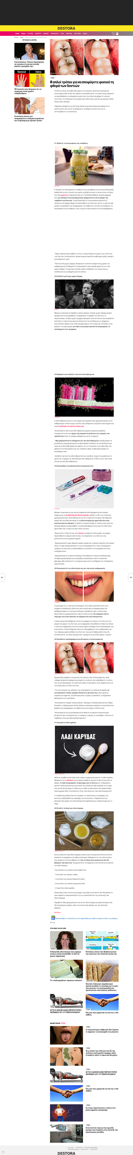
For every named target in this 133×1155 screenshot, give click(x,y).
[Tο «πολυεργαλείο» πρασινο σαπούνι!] (66, 969)
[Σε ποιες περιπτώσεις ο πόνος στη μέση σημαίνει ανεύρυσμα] (66, 1113)
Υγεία (62, 33)
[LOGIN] (117, 33)
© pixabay (57, 186)
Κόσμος (45, 33)
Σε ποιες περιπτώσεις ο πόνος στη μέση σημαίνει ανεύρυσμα (100, 1109)
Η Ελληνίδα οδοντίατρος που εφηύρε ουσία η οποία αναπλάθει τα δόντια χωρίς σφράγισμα (65, 953)
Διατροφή (77, 33)
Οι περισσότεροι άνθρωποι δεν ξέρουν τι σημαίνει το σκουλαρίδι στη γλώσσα (102, 1030)
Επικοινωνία (94, 1149)
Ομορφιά (69, 33)
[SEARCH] (113, 33)
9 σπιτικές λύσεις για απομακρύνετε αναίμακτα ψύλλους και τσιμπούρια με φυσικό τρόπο (29, 118)
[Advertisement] (66, 12)
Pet (16, 113)
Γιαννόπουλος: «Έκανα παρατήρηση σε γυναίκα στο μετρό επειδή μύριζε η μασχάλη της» (29, 64)
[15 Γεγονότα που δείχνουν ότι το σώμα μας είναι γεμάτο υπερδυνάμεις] (29, 78)
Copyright (71, 1147)
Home (17, 33)
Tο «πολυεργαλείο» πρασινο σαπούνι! (66, 980)
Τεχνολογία (54, 33)
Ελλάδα (53, 949)
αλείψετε (70, 780)
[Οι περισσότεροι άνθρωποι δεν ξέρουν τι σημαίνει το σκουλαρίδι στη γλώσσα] (66, 1035)
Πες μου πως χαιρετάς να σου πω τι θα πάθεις (102, 1013)
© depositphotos (59, 674)
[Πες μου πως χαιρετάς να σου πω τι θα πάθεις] (102, 1002)
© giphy (56, 309)
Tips (88, 949)
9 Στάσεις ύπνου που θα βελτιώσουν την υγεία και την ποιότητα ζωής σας (101, 952)
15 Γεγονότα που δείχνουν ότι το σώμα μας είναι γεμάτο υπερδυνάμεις (28, 91)
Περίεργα (38, 33)
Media (23, 33)
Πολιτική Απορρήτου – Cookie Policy (78, 1149)
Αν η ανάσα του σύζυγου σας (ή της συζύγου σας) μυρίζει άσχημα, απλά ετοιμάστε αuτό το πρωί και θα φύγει (101, 1053)
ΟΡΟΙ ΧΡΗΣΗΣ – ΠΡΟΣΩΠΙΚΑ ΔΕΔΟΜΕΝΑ (87, 1147)
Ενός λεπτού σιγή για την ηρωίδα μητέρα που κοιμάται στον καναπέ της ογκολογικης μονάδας (102, 1129)
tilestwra (57, 912)
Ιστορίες (30, 33)
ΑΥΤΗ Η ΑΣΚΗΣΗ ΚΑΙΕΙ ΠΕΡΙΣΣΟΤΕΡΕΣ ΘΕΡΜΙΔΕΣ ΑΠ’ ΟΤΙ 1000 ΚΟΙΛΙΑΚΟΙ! (65, 1011)
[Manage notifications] (3, 1151)
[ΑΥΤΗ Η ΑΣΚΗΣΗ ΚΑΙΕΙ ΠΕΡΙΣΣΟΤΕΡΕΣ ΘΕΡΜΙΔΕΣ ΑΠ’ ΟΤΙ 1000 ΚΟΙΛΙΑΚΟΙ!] (66, 1001)
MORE (85, 33)
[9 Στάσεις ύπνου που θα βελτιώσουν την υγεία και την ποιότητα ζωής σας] (102, 940)
